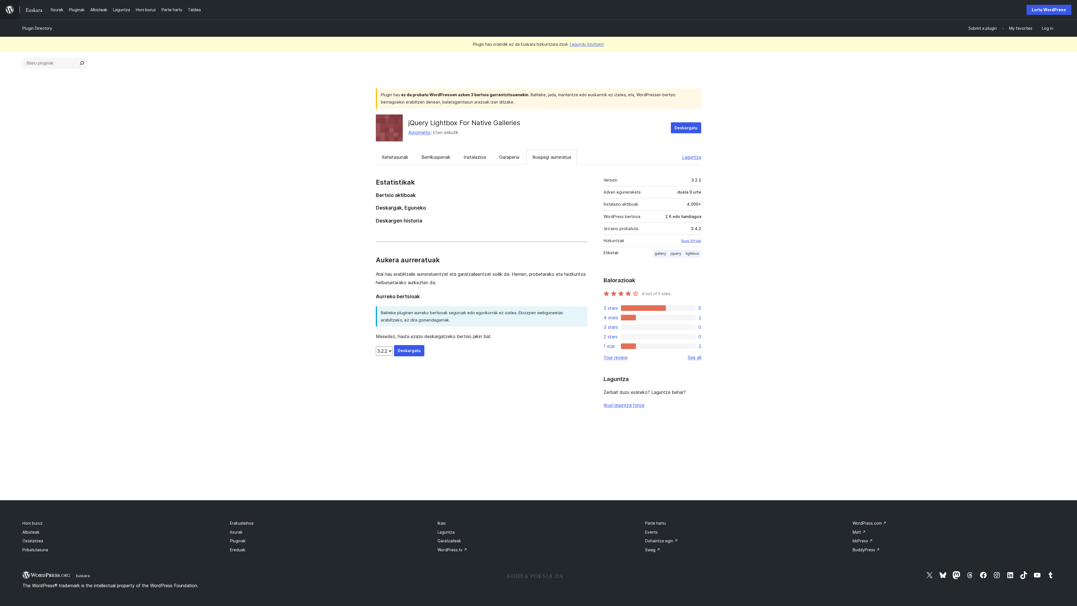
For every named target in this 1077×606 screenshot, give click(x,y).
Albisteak (31, 532)
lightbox (692, 253)
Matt (859, 532)
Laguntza (691, 157)
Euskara (83, 575)
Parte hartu (655, 523)
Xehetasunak (395, 157)
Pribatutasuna (35, 549)
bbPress (863, 540)
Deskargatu (686, 127)
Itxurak (236, 532)
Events (651, 532)
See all (694, 357)
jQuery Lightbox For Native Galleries (464, 123)
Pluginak (238, 540)
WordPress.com (870, 523)
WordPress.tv (452, 549)
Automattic (419, 132)
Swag (652, 549)
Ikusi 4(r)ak (691, 240)
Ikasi (442, 523)
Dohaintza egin (661, 540)
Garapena (509, 157)
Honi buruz (32, 523)
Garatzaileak (449, 540)
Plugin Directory (37, 28)
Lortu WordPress (1049, 9)
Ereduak (237, 549)
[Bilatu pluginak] (82, 63)
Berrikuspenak (436, 157)
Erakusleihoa (242, 523)
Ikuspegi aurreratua (551, 157)
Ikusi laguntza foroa (624, 405)
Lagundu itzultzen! (587, 44)
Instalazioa (475, 157)
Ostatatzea (32, 540)
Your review (616, 357)
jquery (676, 253)
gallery (660, 253)
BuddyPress (866, 549)
